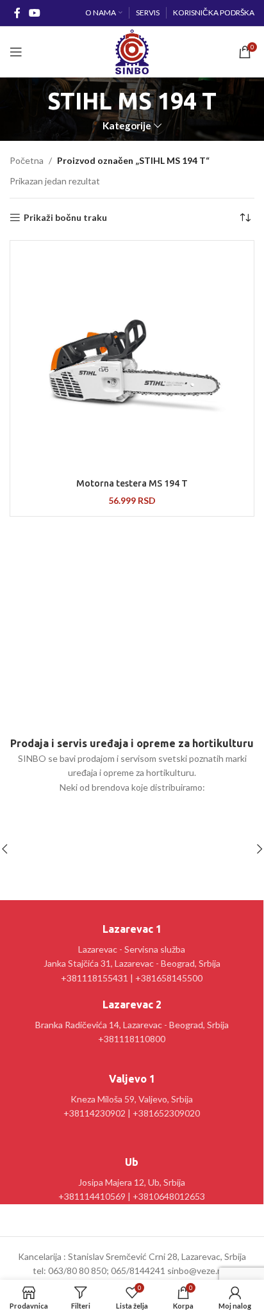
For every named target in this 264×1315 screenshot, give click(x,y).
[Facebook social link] (17, 12)
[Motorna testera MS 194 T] (132, 358)
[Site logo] (131, 50)
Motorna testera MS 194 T (132, 483)
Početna (27, 160)
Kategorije (127, 126)
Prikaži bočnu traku (65, 218)
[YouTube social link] (34, 12)
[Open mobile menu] (16, 52)
